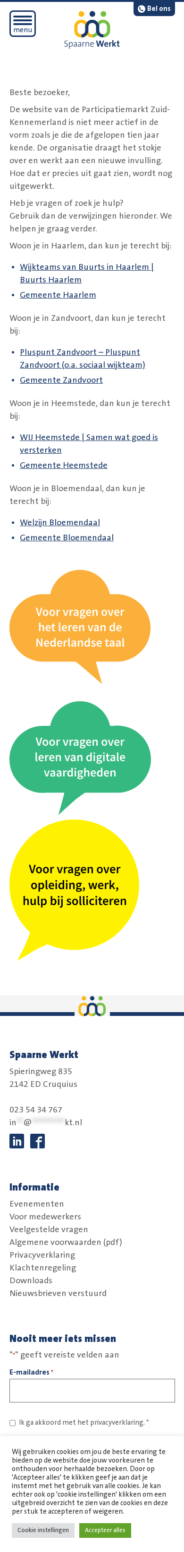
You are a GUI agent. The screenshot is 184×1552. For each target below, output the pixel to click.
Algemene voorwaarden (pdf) (65, 1242)
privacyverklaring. (117, 1423)
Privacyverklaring (42, 1255)
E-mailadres (31, 1372)
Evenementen (36, 1203)
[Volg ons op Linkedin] (16, 1141)
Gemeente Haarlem (58, 295)
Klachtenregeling (42, 1267)
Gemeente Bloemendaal (67, 538)
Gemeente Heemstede (64, 465)
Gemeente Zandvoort (61, 380)
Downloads (30, 1280)
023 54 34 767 (35, 1110)
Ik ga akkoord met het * (84, 1423)
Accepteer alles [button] (105, 1530)
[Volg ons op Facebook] (37, 1141)
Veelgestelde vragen (48, 1229)
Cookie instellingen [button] (43, 1530)
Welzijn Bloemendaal (60, 523)
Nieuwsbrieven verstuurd (58, 1293)
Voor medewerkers (45, 1216)
